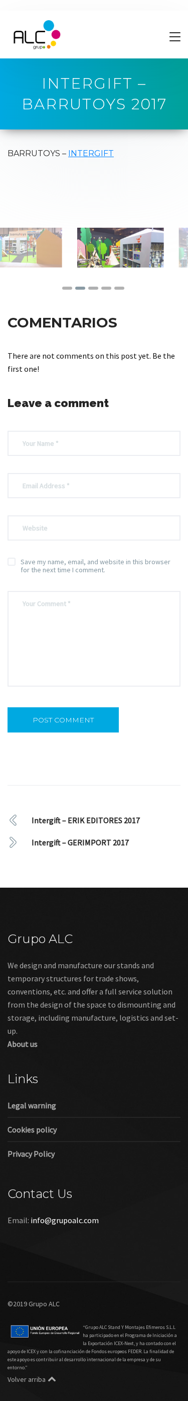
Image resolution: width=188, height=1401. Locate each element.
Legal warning (32, 1130)
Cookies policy (32, 1155)
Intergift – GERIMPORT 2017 (80, 867)
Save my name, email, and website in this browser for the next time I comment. (95, 591)
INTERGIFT (91, 153)
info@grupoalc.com (65, 1245)
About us (23, 1069)
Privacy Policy (31, 1179)
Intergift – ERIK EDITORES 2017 (86, 845)
